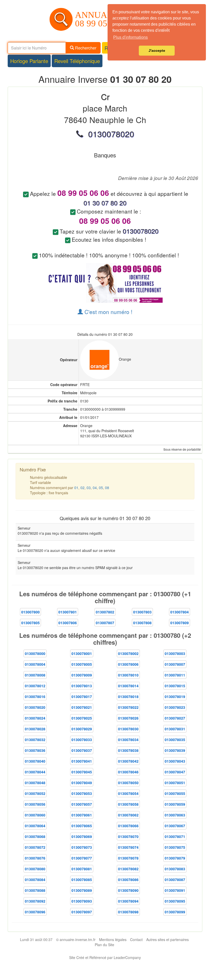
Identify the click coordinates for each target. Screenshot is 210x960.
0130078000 (35, 653)
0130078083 (175, 868)
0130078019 (175, 696)
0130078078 (128, 858)
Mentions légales (113, 939)
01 (76, 487)
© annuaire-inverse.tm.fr (76, 939)
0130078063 (175, 814)
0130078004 (35, 664)
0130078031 (175, 728)
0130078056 (35, 804)
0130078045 (81, 771)
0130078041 (81, 761)
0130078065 (81, 825)
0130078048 (35, 782)
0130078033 (81, 739)
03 (89, 487)
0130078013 (81, 685)
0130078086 (128, 879)
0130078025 (81, 718)
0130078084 (35, 879)
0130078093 (81, 901)
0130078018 (128, 696)
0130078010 (128, 675)
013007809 (179, 622)
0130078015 (175, 685)
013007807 (105, 622)
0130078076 (35, 858)
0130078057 (81, 804)
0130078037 (81, 750)
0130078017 (81, 696)
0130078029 (81, 728)
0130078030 (128, 728)
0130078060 (35, 814)
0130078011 (175, 675)
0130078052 (35, 793)
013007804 (179, 611)
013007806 (67, 622)
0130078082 (128, 868)
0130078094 (128, 901)
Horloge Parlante (29, 61)
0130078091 (175, 890)
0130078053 (81, 793)
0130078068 (35, 836)
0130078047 (175, 771)
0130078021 (81, 707)
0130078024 (35, 718)
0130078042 (128, 761)
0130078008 (35, 675)
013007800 (30, 611)
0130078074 (128, 847)
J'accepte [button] (157, 50)
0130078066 (128, 825)
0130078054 (128, 793)
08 (107, 487)
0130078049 (81, 782)
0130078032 (35, 739)
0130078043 (175, 761)
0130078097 (81, 911)
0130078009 (81, 675)
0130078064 (35, 825)
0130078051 (175, 782)
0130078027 (175, 718)
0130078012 (35, 685)
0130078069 (81, 836)
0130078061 (81, 814)
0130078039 (175, 750)
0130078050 (128, 782)
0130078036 (35, 750)
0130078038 (128, 750)
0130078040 (35, 761)
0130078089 (81, 890)
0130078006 (128, 664)
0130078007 (175, 664)
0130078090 (128, 890)
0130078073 (81, 847)
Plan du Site (104, 944)
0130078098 (128, 911)
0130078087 (175, 879)
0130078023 (175, 707)
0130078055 (175, 793)
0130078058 (128, 804)
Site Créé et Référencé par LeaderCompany (105, 957)
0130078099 (175, 911)
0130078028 (35, 728)
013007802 (105, 611)
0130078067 (175, 825)
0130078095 (175, 901)
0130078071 (175, 836)
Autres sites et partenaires (167, 939)
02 (82, 487)
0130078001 (81, 653)
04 (95, 487)
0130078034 (128, 739)
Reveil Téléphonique (77, 61)
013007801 (67, 611)
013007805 (30, 622)
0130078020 (35, 707)
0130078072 (35, 847)
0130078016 (35, 696)
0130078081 (81, 868)
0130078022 (128, 707)
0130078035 (175, 739)
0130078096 (35, 911)
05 (101, 487)
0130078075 (175, 847)
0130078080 (35, 868)
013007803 (142, 611)
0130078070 (128, 836)
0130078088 (35, 890)
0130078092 (35, 901)
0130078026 (128, 718)
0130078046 (128, 771)
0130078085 (81, 879)
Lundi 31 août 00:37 (36, 939)
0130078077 (81, 858)
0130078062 (128, 814)
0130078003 (175, 653)
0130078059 (175, 804)
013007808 (142, 622)
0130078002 (128, 653)
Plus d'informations (130, 37)
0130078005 (81, 664)
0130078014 (128, 685)
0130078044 (35, 771)
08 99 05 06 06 (102, 23)
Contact (136, 939)
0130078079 (175, 858)
